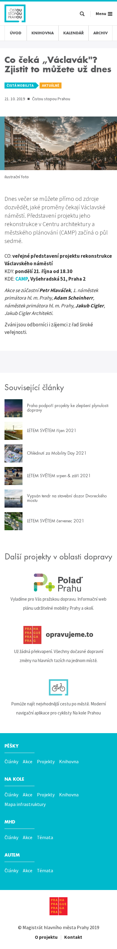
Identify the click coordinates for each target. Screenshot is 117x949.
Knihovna (69, 761)
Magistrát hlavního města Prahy (55, 927)
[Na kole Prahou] (58, 687)
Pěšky (11, 746)
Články (11, 761)
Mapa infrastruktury (25, 804)
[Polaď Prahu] (58, 583)
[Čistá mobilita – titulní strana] (15, 13)
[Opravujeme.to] (58, 635)
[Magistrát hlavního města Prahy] (58, 906)
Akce (27, 761)
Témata (45, 837)
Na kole (14, 779)
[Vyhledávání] (82, 14)
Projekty (46, 761)
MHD (9, 822)
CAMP (21, 278)
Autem (12, 855)
